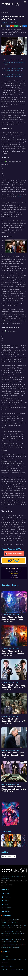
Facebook (7, 897)
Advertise (3, 876)
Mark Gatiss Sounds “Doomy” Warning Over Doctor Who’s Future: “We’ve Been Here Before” (12, 933)
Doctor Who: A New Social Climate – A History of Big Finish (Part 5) (12, 619)
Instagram (7, 907)
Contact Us (10, 876)
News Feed (7, 916)
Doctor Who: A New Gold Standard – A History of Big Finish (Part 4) (12, 653)
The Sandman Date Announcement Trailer (13, 959)
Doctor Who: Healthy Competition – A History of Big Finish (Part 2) (14, 721)
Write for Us (17, 876)
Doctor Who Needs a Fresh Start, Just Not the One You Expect (12, 755)
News (17, 614)
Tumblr (6, 904)
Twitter (6, 900)
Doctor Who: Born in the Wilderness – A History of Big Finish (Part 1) (13, 789)
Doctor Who (5, 22)
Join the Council (14, 577)
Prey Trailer (4, 956)
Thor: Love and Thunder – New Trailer (12, 969)
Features (14, 22)
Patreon (6, 893)
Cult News (6, 952)
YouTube (19, 196)
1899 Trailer (4, 963)
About (7, 878)
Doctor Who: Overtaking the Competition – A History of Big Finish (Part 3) (14, 687)
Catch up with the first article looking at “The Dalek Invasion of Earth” (14, 62)
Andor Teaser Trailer (7, 966)
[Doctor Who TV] (11, 6)
